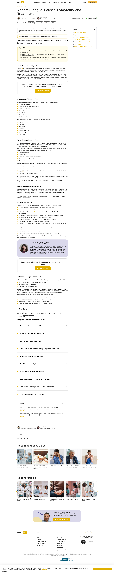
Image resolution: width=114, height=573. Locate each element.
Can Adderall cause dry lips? (29, 364)
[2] (22, 68)
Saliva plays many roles (23, 150)
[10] (34, 211)
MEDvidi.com (34, 553)
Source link (22, 410)
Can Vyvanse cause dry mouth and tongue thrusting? (37, 387)
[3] (32, 78)
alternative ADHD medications (30, 301)
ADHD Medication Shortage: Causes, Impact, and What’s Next (39, 499)
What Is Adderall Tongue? (80, 32)
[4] (29, 144)
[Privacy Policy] (41, 569)
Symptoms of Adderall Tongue (82, 35)
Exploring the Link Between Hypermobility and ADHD (87, 498)
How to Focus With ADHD (72, 465)
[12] (34, 223)
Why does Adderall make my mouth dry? (33, 333)
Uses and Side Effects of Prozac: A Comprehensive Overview (56, 467)
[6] (23, 171)
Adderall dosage (28, 299)
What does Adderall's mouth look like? (32, 371)
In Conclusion (78, 44)
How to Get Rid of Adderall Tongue (83, 39)
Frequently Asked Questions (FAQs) (83, 46)
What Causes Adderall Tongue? (82, 37)
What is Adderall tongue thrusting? (31, 356)
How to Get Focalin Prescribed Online (22, 466)
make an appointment (28, 315)
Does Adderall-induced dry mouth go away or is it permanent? (39, 349)
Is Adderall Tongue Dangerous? (82, 42)
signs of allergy (21, 290)
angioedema (20, 182)
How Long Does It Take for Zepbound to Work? (22, 498)
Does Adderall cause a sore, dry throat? (32, 394)
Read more (38, 31)
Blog (50, 2)
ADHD (26, 6)
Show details (4, 571)
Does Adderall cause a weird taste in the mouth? (35, 379)
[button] (42, 36)
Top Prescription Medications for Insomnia (39, 466)
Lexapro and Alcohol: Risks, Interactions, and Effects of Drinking (71, 499)
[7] (46, 177)
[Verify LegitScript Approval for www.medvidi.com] (83, 544)
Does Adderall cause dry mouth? (30, 326)
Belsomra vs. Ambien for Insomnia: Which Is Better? (55, 498)
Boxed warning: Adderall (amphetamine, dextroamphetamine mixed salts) (39, 36)
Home (18, 6)
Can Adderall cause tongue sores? (31, 341)
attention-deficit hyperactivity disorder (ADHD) (51, 68)
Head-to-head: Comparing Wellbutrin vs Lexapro (88, 466)
